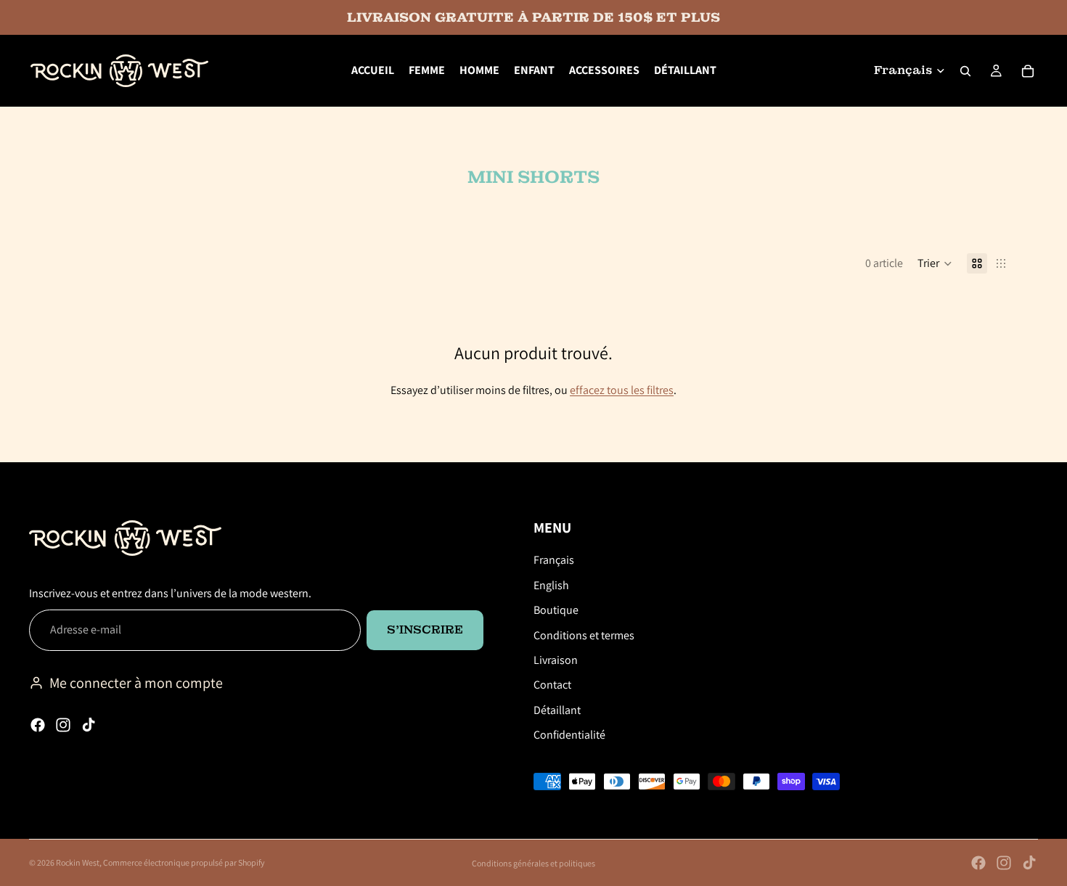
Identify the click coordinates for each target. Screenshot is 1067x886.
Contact (552, 684)
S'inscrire (425, 629)
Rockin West (77, 862)
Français (554, 559)
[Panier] (1028, 71)
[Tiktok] (88, 725)
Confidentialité (569, 734)
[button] (934, 263)
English (551, 585)
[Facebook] (37, 725)
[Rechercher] (965, 71)
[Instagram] (63, 725)
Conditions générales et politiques (533, 863)
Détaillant (557, 710)
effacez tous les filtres (622, 390)
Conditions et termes (584, 634)
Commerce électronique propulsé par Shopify (184, 862)
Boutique (556, 610)
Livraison (556, 660)
